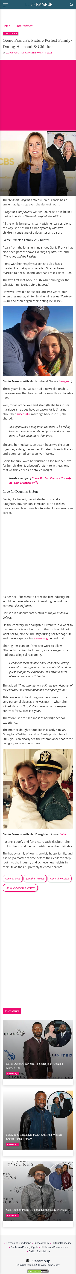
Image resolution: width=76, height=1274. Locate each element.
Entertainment (25, 26)
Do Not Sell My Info (39, 1251)
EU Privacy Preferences (54, 1247)
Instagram (65, 381)
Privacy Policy (41, 1243)
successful (23, 414)
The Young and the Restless (20, 887)
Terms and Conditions (18, 1243)
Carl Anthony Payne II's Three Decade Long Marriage (36, 1209)
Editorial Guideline (62, 1243)
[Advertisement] (38, 92)
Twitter (63, 834)
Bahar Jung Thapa (16, 53)
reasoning (41, 638)
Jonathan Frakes (35, 878)
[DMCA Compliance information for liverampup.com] (38, 1271)
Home (6, 26)
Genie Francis (12, 878)
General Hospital (59, 878)
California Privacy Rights (25, 1247)
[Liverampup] (39, 4)
